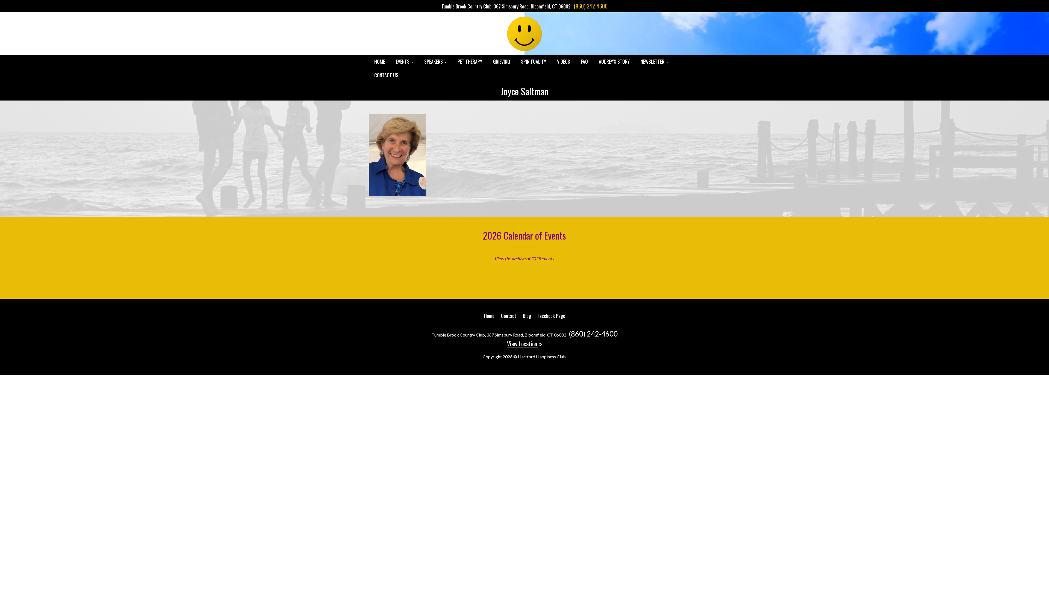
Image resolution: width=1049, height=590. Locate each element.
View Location (522, 343)
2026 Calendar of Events (524, 235)
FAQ (584, 61)
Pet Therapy (470, 61)
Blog (527, 315)
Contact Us (386, 75)
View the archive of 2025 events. (524, 258)
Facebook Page (551, 315)
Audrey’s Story (614, 61)
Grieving (501, 61)
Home (379, 61)
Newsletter (653, 61)
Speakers (434, 61)
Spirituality (533, 61)
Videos (563, 61)
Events (403, 61)
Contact (508, 315)
